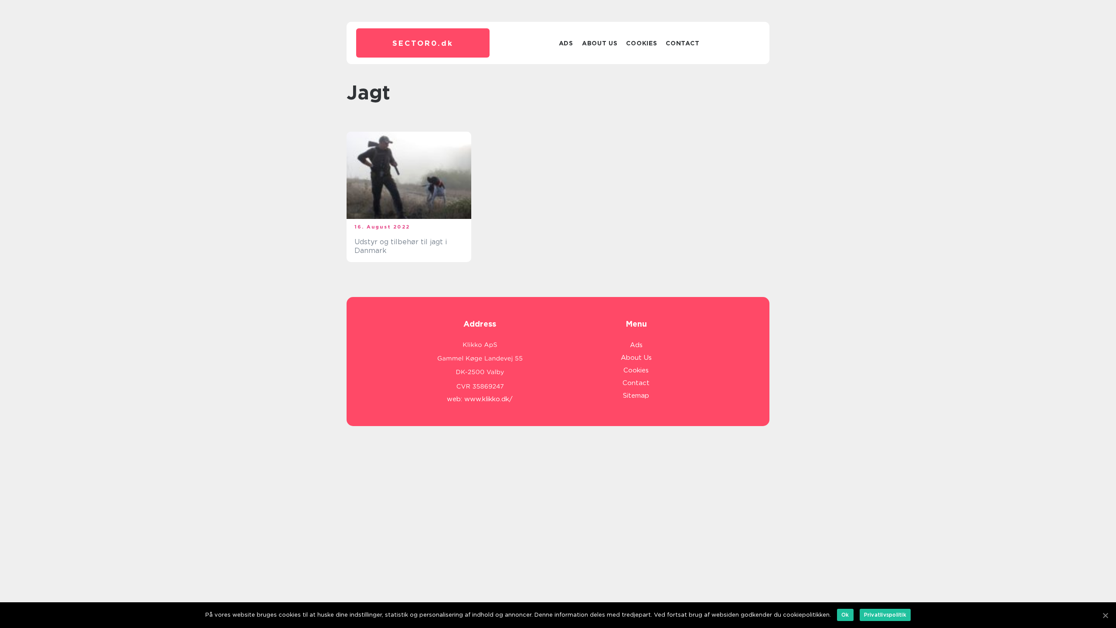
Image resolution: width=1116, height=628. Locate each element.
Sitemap (636, 395)
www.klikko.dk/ (488, 399)
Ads (566, 43)
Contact (682, 43)
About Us (600, 43)
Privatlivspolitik (885, 614)
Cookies (641, 43)
